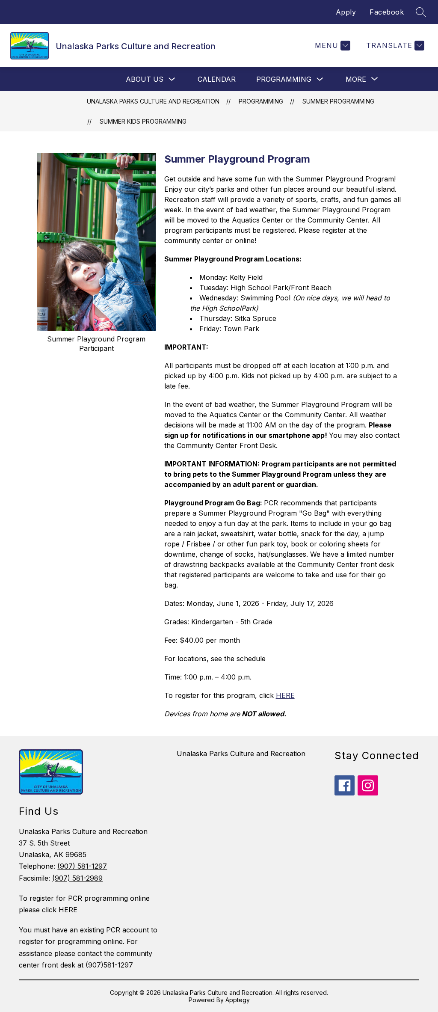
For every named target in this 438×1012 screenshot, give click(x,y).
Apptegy (237, 999)
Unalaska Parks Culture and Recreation (153, 101)
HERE (285, 695)
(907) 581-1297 (82, 866)
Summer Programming (338, 101)
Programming (283, 79)
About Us (144, 79)
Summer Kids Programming (143, 121)
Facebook (387, 12)
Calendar (217, 79)
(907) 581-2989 (77, 878)
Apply (346, 12)
